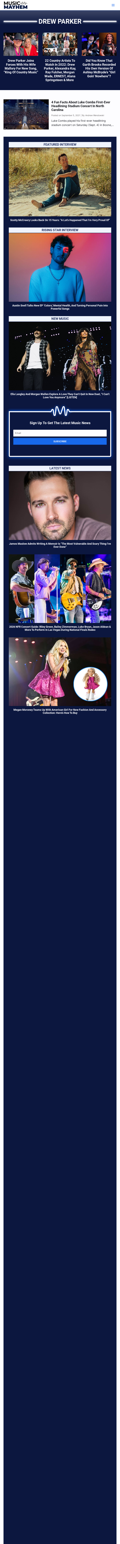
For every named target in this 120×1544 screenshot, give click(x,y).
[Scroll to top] (113, 1538)
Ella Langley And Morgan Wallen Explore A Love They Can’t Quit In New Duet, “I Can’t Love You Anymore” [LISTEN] (60, 396)
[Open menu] (113, 5)
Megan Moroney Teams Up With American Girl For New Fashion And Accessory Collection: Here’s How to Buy (60, 711)
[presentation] (60, 182)
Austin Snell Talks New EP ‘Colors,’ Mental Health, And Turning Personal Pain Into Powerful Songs (60, 307)
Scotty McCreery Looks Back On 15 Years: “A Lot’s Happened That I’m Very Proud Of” (60, 220)
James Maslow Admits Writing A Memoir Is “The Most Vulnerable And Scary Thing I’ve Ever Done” (60, 545)
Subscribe (60, 441)
